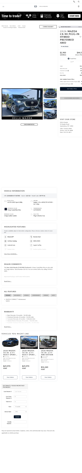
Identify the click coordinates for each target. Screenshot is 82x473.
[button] (22, 104)
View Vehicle (10, 377)
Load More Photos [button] (29, 124)
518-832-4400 (68, 128)
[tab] (8, 295)
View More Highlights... (11, 254)
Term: (10, 406)
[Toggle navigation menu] (3, 6)
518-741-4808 (69, 130)
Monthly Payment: (9, 422)
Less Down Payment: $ (8, 397)
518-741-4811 (67, 132)
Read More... (8, 281)
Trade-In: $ (8, 401)
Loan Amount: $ (7, 391)
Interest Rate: (8, 411)
